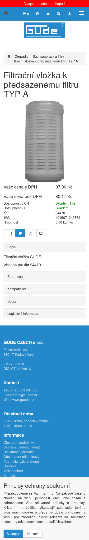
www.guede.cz (23, 399)
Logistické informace (22, 313)
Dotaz (11, 301)
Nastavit (33, 533)
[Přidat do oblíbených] (30, 233)
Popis (11, 247)
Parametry (15, 276)
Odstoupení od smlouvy (21, 456)
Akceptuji (13, 533)
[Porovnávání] (37, 13)
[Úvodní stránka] (8, 56)
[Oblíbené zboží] (48, 13)
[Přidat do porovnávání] (41, 233)
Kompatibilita (17, 288)
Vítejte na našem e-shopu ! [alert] (44, 3)
